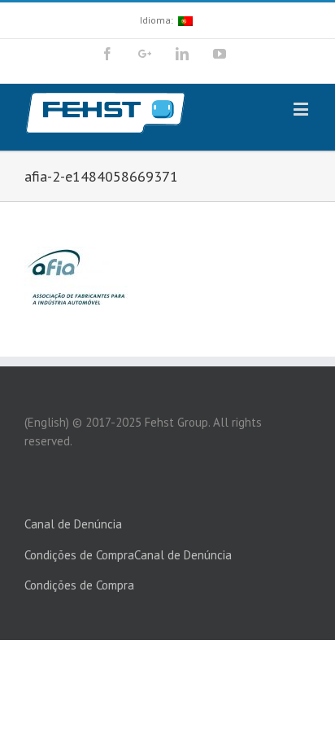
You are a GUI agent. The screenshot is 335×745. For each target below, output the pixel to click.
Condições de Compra (79, 555)
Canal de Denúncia (73, 524)
